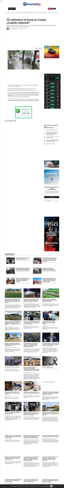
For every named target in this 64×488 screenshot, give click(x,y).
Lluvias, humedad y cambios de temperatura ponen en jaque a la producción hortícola (49, 300)
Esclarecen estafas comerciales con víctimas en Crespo (23, 258)
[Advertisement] (32, 37)
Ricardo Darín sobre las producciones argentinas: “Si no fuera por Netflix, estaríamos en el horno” (50, 393)
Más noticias (55, 12)
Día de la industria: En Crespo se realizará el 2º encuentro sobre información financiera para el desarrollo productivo (31, 345)
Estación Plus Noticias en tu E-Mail (51, 187)
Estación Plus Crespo (13, 28)
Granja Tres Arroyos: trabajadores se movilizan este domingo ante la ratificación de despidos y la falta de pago (13, 323)
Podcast (37, 12)
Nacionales (43, 347)
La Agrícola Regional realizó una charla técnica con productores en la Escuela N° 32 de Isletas (23, 269)
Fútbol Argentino (43, 12)
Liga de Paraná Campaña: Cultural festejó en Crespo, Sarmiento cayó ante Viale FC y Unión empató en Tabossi (12, 301)
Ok (51, 486)
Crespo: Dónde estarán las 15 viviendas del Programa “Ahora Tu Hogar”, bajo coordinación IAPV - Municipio (49, 280)
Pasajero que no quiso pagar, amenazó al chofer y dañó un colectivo (48, 322)
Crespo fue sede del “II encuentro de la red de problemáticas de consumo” (50, 436)
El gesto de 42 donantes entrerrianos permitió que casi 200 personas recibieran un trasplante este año (32, 436)
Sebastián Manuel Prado (47, 367)
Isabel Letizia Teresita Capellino (51, 129)
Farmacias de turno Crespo (29, 12)
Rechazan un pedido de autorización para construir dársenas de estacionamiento (49, 269)
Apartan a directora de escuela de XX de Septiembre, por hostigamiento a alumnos (50, 413)
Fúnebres (13, 12)
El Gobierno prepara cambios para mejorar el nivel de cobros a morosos (32, 392)
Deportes (25, 325)
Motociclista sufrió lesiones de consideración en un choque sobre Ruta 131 (12, 393)
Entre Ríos (6, 326)
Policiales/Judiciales (51, 325)
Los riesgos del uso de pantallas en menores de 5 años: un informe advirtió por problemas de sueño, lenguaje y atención (31, 458)
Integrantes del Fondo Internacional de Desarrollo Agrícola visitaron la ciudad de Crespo (13, 458)
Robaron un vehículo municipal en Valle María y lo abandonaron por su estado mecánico (13, 344)
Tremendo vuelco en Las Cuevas (12, 367)
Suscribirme (51, 197)
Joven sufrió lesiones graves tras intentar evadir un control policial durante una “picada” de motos (31, 300)
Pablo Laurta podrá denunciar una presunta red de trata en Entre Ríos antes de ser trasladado (31, 413)
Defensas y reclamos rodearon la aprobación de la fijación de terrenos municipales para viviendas (23, 280)
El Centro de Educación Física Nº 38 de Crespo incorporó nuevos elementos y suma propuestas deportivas (49, 259)
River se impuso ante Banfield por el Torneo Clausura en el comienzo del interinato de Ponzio (32, 322)
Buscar (49, 12)
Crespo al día (31, 348)
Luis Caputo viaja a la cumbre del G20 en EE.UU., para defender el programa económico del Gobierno (50, 344)
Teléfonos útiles (19, 12)
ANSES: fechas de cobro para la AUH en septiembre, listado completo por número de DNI (13, 436)
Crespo (9, 12)
